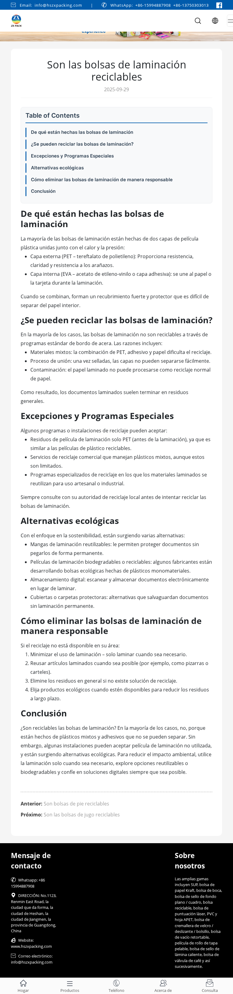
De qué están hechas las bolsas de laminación (82, 132)
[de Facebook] (219, 5)
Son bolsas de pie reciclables (76, 803)
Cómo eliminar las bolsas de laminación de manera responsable (102, 179)
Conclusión (43, 191)
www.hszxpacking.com (31, 946)
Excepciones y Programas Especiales (72, 156)
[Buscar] (197, 21)
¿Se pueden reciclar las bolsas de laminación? (82, 144)
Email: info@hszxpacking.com (51, 5)
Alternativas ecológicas (57, 168)
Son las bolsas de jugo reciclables (82, 814)
